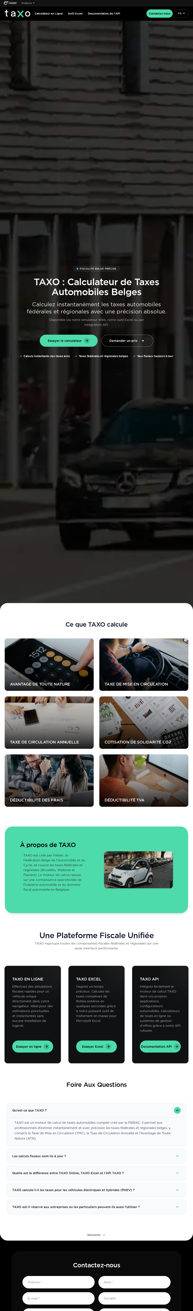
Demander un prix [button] (123, 340)
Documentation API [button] (156, 1046)
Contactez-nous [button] (159, 13)
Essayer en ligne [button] (28, 1046)
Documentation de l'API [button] (104, 13)
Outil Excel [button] (75, 13)
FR (181, 13)
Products (27, 3)
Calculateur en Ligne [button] (49, 13)
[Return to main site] (10, 3)
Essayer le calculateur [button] (65, 340)
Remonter (94, 1234)
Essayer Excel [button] (92, 1046)
